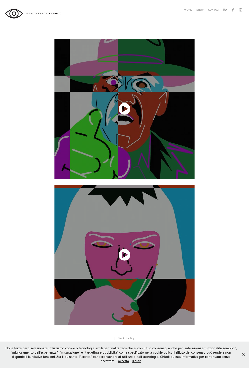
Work (188, 9)
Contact (213, 9)
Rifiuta (136, 361)
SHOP (199, 9)
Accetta (123, 361)
